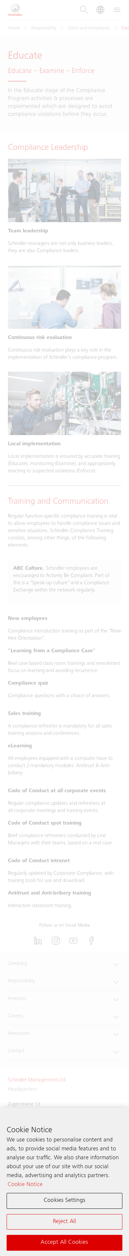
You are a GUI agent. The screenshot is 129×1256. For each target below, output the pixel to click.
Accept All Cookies (64, 1242)
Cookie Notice (25, 1185)
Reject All (64, 1222)
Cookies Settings (64, 1201)
